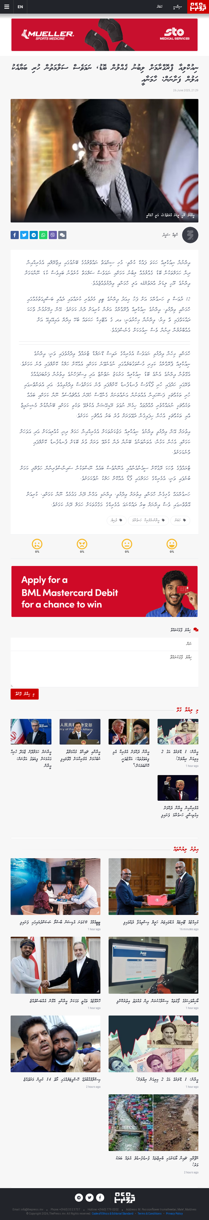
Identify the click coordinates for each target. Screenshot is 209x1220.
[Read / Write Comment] (62, 235)
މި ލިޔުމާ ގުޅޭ (187, 710)
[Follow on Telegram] (79, 1198)
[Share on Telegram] (34, 235)
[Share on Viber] (53, 235)
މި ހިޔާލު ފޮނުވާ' (25, 694)
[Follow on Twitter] (89, 1198)
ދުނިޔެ (115, 520)
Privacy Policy (174, 1213)
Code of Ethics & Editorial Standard (113, 1213)
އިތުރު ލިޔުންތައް (185, 849)
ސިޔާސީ (177, 7)
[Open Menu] (7, 7)
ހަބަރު (159, 7)
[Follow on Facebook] (100, 1198)
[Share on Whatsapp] (43, 235)
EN (20, 6)
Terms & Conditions (150, 1213)
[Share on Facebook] (15, 235)
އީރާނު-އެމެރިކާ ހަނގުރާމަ (147, 520)
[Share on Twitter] (24, 235)
